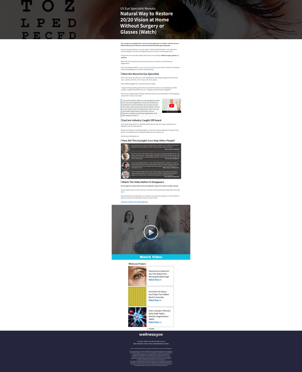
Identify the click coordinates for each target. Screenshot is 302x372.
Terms (150, 343)
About (135, 343)
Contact (166, 343)
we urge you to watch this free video (149, 67)
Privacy (146, 343)
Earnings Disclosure (158, 343)
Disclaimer (140, 343)
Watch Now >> (155, 279)
